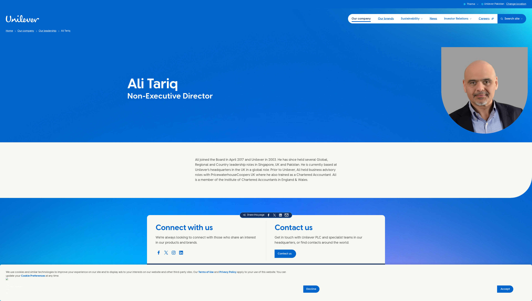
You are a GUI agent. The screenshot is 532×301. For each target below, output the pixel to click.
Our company (361, 18)
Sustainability (410, 18)
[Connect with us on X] (166, 252)
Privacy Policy (227, 272)
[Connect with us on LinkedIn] (181, 252)
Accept (505, 289)
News (433, 18)
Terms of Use (206, 272)
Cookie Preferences (33, 276)
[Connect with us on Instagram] (173, 252)
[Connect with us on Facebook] (158, 252)
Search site (512, 18)
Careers (488, 20)
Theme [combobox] (471, 4)
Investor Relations (456, 18)
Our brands (386, 18)
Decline (311, 289)
